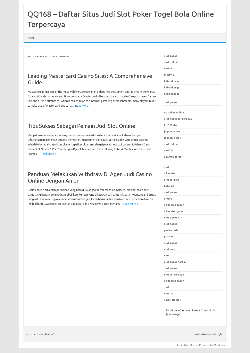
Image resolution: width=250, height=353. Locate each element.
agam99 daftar (173, 156)
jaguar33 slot (172, 137)
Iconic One (183, 345)
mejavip (169, 74)
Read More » (82, 105)
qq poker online (174, 112)
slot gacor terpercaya (178, 118)
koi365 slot (171, 125)
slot (166, 167)
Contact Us (208, 310)
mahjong (169, 249)
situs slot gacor (174, 280)
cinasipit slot (172, 299)
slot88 (168, 68)
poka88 (168, 236)
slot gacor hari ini (175, 261)
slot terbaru (171, 179)
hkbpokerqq (171, 81)
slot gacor (170, 55)
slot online (171, 62)
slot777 (168, 150)
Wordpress (219, 345)
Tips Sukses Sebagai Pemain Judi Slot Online (81, 126)
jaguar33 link (172, 131)
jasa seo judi (174, 314)
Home (31, 38)
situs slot (170, 173)
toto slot (170, 186)
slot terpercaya (174, 274)
